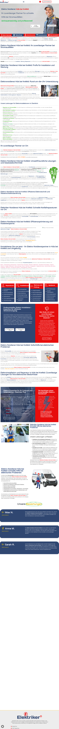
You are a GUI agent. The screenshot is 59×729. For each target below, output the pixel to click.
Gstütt (23, 266)
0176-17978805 (21, 157)
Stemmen (8, 267)
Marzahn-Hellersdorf (33, 264)
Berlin (2, 264)
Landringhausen (24, 267)
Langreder (3, 267)
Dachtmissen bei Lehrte (50, 266)
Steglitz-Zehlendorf (9, 266)
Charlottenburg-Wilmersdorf (10, 264)
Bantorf (30, 267)
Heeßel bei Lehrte (40, 266)
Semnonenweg (18, 266)
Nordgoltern (33, 266)
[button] (24, 2)
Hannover (27, 266)
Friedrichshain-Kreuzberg (23, 264)
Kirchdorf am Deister (15, 267)
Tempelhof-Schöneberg (44, 264)
